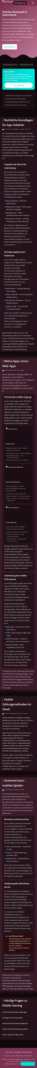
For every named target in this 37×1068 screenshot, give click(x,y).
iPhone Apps (9, 1052)
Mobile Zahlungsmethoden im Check (18, 102)
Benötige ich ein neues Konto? (12, 1018)
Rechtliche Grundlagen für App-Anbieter (19, 96)
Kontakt (13, 1055)
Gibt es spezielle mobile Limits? (13, 1035)
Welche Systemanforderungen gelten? (15, 1029)
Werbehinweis (28, 1055)
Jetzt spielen (8, 47)
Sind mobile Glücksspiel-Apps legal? (14, 1012)
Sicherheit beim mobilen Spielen (17, 105)
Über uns (7, 1055)
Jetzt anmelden (19, 3)
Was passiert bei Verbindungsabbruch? (15, 1023)
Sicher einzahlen (27, 1064)
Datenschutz (19, 1055)
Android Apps (18, 1052)
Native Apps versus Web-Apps (16, 99)
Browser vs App (27, 1052)
